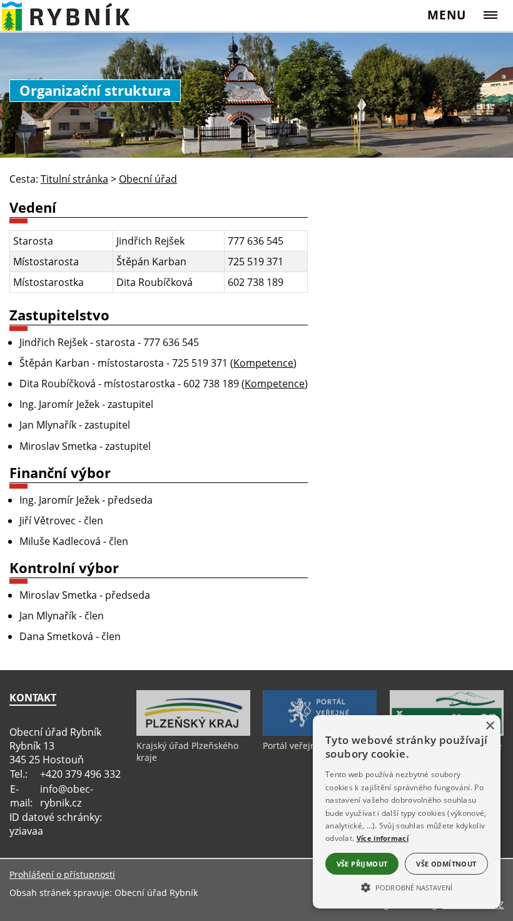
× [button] (489, 726)
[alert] (406, 811)
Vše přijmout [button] (362, 863)
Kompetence (263, 363)
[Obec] (79, 15)
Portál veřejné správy (307, 745)
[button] (406, 886)
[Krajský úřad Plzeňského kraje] (193, 733)
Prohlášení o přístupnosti (62, 874)
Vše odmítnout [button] (446, 863)
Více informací (383, 838)
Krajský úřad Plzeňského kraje (187, 751)
